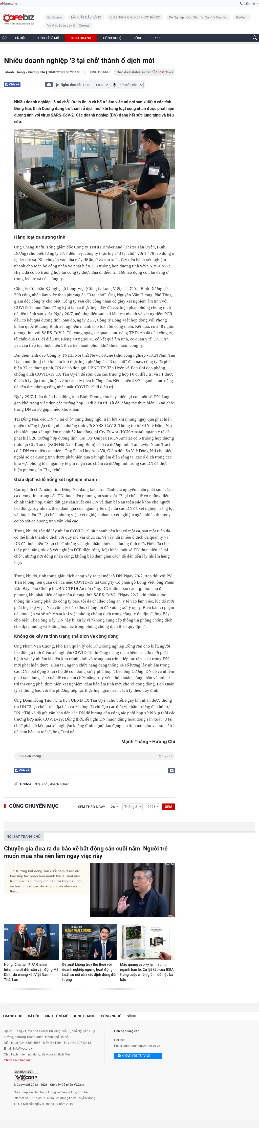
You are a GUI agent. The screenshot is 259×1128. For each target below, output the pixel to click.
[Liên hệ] (49, 84)
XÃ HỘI (20, 38)
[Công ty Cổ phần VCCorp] (26, 1076)
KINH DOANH (81, 38)
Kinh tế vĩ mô (57, 1016)
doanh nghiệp (59, 784)
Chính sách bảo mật (17, 1060)
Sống (131, 1016)
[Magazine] (8, 3)
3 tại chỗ (41, 784)
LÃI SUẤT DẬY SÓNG (86, 17)
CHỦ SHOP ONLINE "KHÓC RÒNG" (135, 17)
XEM (168, 807)
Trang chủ (12, 1016)
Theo (94, 756)
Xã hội (33, 1016)
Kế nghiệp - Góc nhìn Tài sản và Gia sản (198, 17)
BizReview (54, 17)
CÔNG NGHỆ (112, 38)
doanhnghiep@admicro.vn (141, 1046)
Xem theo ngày (91, 807)
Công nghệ (111, 1016)
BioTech (241, 17)
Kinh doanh (100, 72)
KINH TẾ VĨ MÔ (48, 38)
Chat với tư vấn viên (136, 1056)
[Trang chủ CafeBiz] (4, 37)
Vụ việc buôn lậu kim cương (68, 25)
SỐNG (138, 38)
